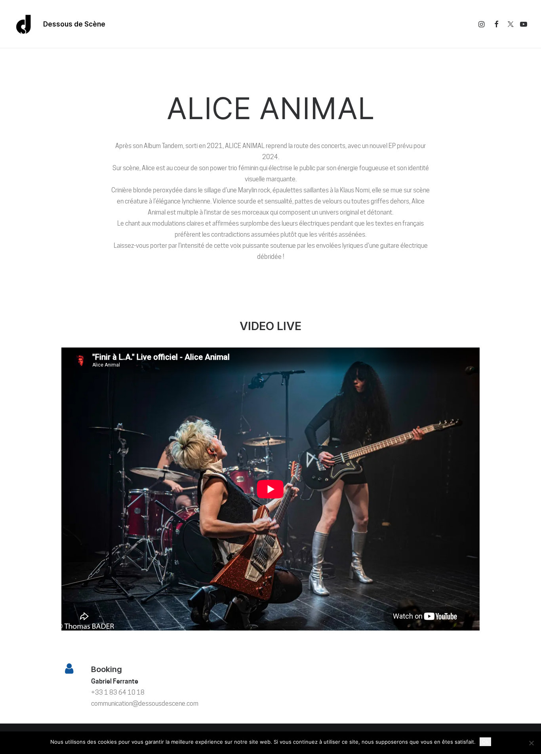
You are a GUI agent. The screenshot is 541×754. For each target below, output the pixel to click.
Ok (485, 742)
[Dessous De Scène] (24, 24)
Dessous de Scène (74, 24)
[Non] (531, 743)
